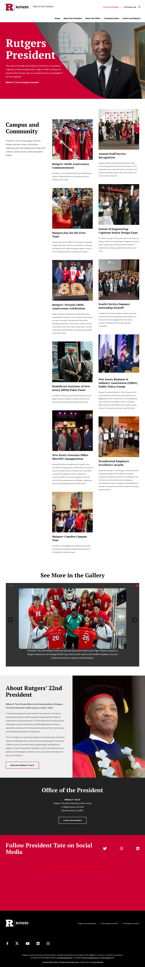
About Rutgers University (109, 923)
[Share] (136, 585)
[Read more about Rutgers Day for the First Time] (72, 208)
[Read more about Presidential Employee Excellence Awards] (119, 436)
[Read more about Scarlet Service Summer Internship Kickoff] (119, 279)
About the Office (92, 18)
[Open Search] (139, 7)
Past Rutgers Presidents (131, 923)
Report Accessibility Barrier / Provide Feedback (97, 958)
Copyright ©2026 (47, 962)
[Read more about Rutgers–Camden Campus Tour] (72, 512)
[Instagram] (48, 943)
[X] (17, 943)
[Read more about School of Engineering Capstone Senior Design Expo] (119, 204)
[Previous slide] (10, 619)
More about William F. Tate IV (22, 765)
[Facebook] (7, 943)
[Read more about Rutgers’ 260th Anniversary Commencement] (72, 139)
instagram (121, 848)
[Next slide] (134, 619)
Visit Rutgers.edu (130, 7)
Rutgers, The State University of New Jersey (66, 962)
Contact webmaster (97, 962)
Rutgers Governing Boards (87, 923)
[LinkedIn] (38, 943)
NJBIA (101, 398)
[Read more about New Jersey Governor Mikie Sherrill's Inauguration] (72, 430)
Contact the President (111, 7)
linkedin (137, 848)
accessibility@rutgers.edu (64, 958)
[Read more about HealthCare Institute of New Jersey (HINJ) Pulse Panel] (72, 361)
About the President (73, 18)
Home (57, 18)
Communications (111, 18)
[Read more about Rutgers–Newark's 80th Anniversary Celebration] (72, 280)
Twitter (105, 848)
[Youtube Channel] (27, 943)
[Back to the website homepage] (17, 7)
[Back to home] (17, 923)
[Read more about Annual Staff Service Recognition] (119, 129)
